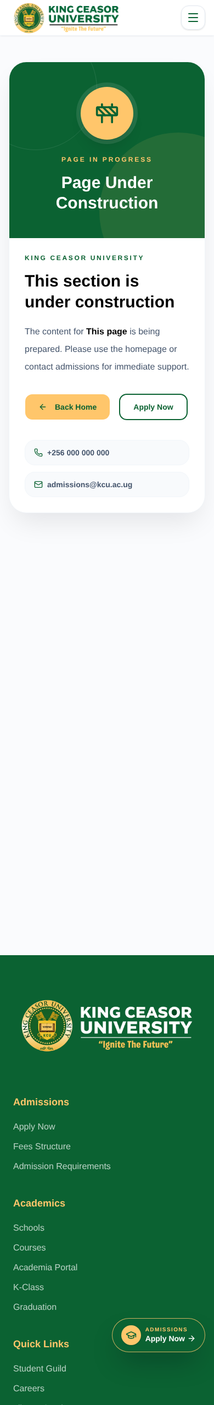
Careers (28, 1388)
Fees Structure (42, 1146)
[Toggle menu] (193, 17)
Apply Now (153, 407)
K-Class (28, 1287)
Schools (28, 1228)
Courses (29, 1248)
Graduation (35, 1307)
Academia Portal (45, 1267)
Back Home (76, 407)
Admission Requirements (62, 1166)
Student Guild (39, 1369)
